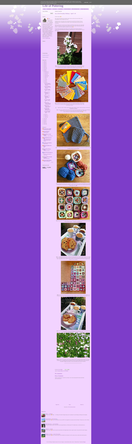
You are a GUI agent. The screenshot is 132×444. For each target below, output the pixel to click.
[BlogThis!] (66, 369)
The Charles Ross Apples (47, 129)
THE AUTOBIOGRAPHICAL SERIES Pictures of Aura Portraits (47, 140)
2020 (44, 69)
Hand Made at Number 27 (46, 55)
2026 (44, 61)
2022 (44, 66)
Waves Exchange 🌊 (46, 158)
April (45, 82)
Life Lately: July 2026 (47, 150)
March (45, 114)
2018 (44, 118)
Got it (90, 2)
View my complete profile (46, 38)
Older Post (82, 404)
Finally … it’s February (49, 413)
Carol (49, 18)
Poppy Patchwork (46, 131)
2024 (44, 64)
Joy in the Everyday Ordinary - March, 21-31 (47, 112)
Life (44, 147)
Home (70, 404)
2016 (44, 121)
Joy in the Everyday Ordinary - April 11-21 (47, 90)
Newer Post (57, 404)
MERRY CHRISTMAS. (47, 161)
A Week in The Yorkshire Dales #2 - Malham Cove (47, 106)
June (45, 79)
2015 (44, 122)
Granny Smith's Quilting (47, 160)
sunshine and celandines (48, 142)
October (45, 74)
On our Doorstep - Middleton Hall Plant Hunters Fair (47, 109)
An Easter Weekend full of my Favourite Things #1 (47, 87)
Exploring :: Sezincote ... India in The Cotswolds (53, 434)
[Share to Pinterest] (68, 369)
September (46, 75)
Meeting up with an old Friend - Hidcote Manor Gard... (47, 97)
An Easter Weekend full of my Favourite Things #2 (47, 84)
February (45, 115)
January (45, 117)
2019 (44, 70)
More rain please (46, 132)
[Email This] (65, 369)
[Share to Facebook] (67, 369)
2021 (44, 68)
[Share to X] (66, 369)
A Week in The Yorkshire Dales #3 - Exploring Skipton (47, 103)
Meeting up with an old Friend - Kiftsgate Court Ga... (47, 93)
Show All (52, 162)
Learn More (86, 2)
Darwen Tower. (46, 143)
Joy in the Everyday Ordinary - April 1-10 (47, 100)
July (45, 78)
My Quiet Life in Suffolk (47, 128)
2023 (44, 65)
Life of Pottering (53, 6)
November (46, 73)
